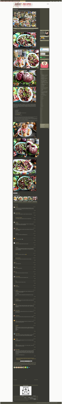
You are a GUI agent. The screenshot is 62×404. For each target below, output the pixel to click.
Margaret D (17, 285)
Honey (37, 397)
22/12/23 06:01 (34, 285)
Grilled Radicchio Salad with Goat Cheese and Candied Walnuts (23, 30)
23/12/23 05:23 (34, 315)
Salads (20, 28)
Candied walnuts (18, 114)
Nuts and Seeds (24, 31)
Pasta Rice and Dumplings (16, 399)
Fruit (17, 31)
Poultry (26, 399)
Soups (15, 400)
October (41, 97)
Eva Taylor (17, 253)
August (41, 99)
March (41, 104)
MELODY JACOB (17, 349)
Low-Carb (22, 31)
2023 (41, 73)
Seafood (37, 399)
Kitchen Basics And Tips (15, 398)
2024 (41, 72)
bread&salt (17, 228)
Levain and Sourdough (23, 398)
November (42, 96)
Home (17, 28)
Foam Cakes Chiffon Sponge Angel (19, 397)
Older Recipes (15, 379)
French (23, 397)
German (27, 397)
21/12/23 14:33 (34, 217)
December (42, 74)
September (42, 98)
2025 (41, 71)
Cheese (16, 31)
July (41, 100)
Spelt (21, 400)
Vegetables (27, 400)
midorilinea (17, 290)
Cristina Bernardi (17, 315)
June (41, 101)
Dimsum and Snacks (28, 396)
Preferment (28, 399)
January (41, 106)
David (16, 304)
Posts (41, 53)
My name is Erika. (18, 333)
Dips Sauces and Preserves (33, 396)
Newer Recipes (36, 379)
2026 (41, 70)
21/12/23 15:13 (34, 233)
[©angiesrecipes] (24, 26)
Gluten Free (19, 31)
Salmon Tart (42, 90)
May (41, 102)
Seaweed (14, 400)
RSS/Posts (51, 1)
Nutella (29, 398)
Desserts (24, 396)
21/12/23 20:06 (34, 262)
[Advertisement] (44, 19)
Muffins (28, 398)
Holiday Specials (34, 397)
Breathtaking (17, 325)
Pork (23, 399)
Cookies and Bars (21, 396)
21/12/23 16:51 (34, 242)
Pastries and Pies (21, 399)
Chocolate (14, 396)
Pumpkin (31, 399)
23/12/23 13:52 (34, 333)
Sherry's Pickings (17, 310)
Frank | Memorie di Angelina (19, 217)
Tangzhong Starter (24, 400)
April (41, 103)
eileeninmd (17, 222)
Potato (25, 399)
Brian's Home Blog (18, 276)
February (42, 105)
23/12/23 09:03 (34, 325)
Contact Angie (57, 1)
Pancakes (37, 398)
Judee (16, 344)
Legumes (19, 398)
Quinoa (32, 399)
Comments (42, 54)
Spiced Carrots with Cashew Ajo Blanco (44, 91)
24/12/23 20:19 (34, 349)
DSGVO (53, 1)
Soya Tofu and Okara (19, 400)
